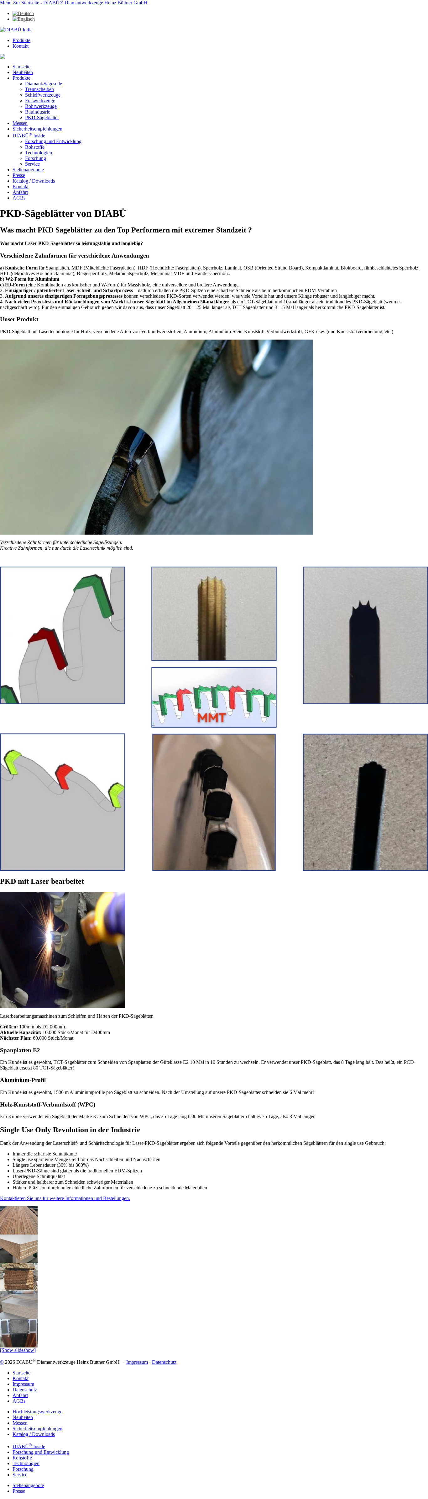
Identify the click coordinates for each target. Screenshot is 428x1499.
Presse (19, 175)
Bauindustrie (37, 112)
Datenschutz (164, 1362)
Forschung (35, 158)
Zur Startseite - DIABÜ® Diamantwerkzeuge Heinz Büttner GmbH (80, 2)
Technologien (38, 152)
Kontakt (21, 46)
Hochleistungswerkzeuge (37, 1411)
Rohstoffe (34, 147)
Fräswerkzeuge (40, 100)
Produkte (21, 40)
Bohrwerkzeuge (41, 106)
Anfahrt (20, 192)
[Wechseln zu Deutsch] (23, 13)
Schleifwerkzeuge (42, 95)
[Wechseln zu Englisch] (24, 19)
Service (32, 164)
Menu (6, 2)
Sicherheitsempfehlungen (37, 128)
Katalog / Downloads (34, 181)
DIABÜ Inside (29, 135)
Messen (20, 123)
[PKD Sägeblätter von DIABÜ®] (19, 1232)
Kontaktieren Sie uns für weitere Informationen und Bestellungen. (65, 1198)
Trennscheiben (39, 89)
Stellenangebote (28, 169)
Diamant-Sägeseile (43, 83)
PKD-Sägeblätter (42, 117)
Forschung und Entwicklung (53, 141)
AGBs (19, 197)
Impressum (137, 1362)
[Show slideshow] (18, 1350)
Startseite (21, 66)
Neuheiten (23, 72)
